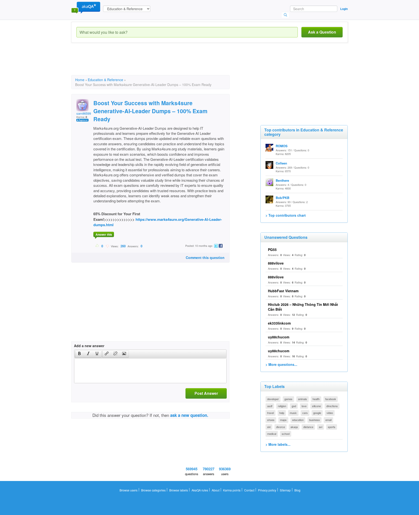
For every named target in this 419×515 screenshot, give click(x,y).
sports (331, 427)
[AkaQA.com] (86, 7)
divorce (280, 427)
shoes (270, 420)
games (288, 399)
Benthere (282, 180)
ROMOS (282, 146)
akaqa (294, 427)
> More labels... (278, 444)
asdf (269, 406)
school (286, 434)
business (314, 420)
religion (282, 406)
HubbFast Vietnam (283, 290)
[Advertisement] (159, 63)
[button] (79, 354)
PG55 (272, 249)
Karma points (232, 490)
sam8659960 (85, 113)
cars (305, 413)
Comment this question (205, 257)
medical (271, 434)
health (316, 399)
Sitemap (285, 490)
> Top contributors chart (286, 215)
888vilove (276, 263)
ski (269, 427)
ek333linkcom (279, 323)
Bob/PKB (282, 197)
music (293, 413)
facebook (330, 399)
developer (273, 399)
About (215, 490)
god (294, 406)
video (330, 413)
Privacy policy (267, 490)
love (304, 406)
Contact (249, 490)
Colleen (281, 163)
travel (270, 413)
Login (344, 9)
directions (332, 406)
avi (320, 427)
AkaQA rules (200, 490)
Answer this (104, 234)
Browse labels (178, 490)
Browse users (128, 490)
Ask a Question (322, 32)
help (281, 413)
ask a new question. (189, 415)
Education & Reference (105, 79)
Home (79, 79)
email (328, 420)
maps (283, 420)
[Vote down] (107, 246)
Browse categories (153, 490)
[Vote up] (97, 246)
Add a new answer (89, 345)
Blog (297, 490)
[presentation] (79, 354)
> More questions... (281, 364)
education (298, 420)
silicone (316, 406)
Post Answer (206, 393)
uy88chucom (278, 337)
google (317, 413)
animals (302, 399)
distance (308, 427)
